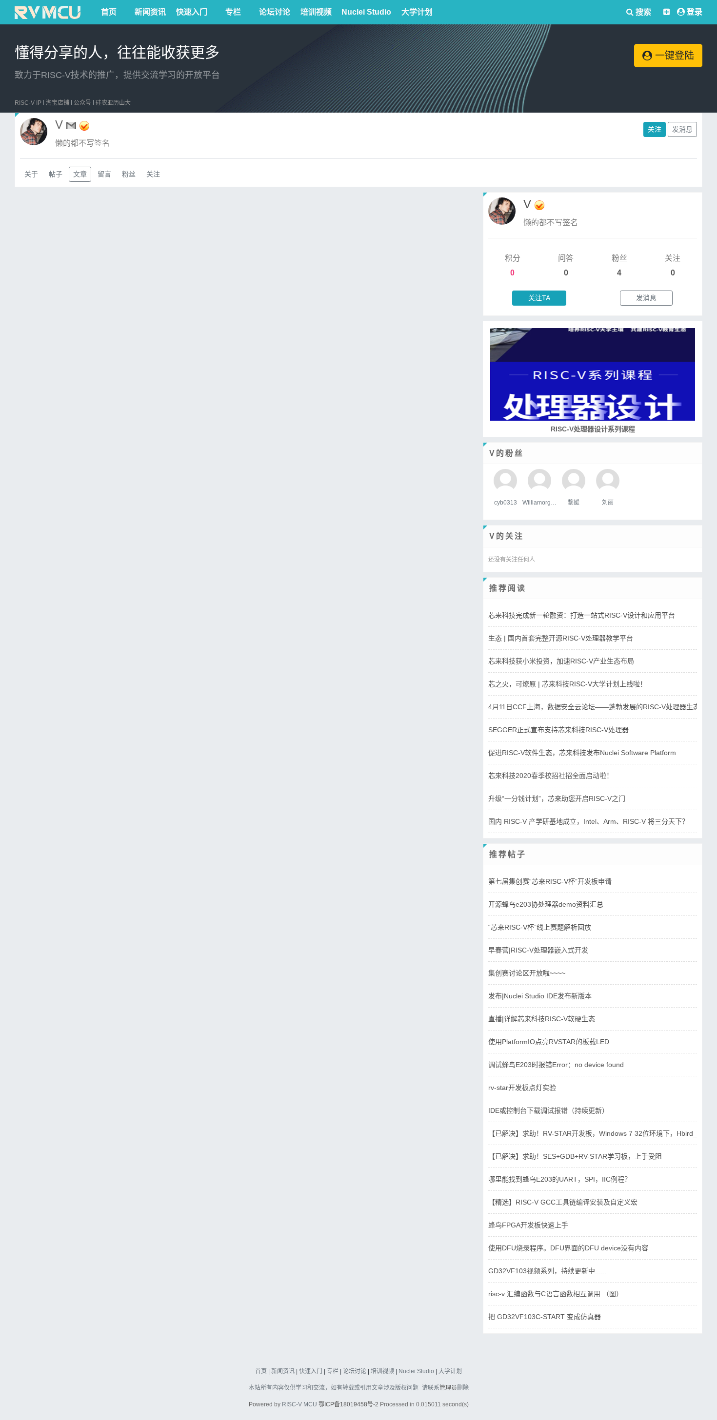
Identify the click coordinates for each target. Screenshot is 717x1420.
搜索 (642, 12)
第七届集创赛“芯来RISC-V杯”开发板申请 (550, 881)
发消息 (682, 129)
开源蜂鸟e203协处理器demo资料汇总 (545, 904)
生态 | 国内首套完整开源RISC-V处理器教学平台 (560, 638)
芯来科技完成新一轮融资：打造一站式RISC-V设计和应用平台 (581, 615)
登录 (694, 12)
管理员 (448, 1387)
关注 (654, 129)
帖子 (55, 174)
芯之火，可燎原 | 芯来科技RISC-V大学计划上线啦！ (567, 684)
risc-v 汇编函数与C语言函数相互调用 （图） (555, 1294)
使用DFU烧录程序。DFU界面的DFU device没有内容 (568, 1248)
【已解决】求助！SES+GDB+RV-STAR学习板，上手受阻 (575, 1156)
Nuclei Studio (366, 12)
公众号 (82, 102)
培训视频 (316, 12)
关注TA (539, 298)
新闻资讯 (150, 12)
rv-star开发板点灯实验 (522, 1087)
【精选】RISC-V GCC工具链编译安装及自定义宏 (562, 1202)
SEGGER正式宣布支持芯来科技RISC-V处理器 (558, 730)
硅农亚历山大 (113, 102)
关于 (31, 174)
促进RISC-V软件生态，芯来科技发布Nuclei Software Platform (582, 753)
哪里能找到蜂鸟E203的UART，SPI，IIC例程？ (559, 1179)
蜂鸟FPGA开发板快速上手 (528, 1225)
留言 (104, 174)
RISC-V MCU (299, 1404)
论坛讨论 (274, 12)
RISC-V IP (28, 102)
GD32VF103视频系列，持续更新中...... (547, 1271)
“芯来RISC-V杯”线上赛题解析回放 (539, 927)
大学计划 (417, 12)
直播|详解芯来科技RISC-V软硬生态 (541, 1019)
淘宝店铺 (57, 102)
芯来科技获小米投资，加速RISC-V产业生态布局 (561, 661)
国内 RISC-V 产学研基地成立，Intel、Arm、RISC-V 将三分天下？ (588, 821)
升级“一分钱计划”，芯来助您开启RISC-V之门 (556, 798)
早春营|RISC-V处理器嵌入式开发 (538, 950)
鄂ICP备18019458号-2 (348, 1404)
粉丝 (129, 174)
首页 (109, 12)
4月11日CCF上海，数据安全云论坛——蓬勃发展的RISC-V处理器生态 (594, 707)
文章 (80, 174)
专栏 (233, 12)
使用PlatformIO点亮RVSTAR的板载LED (548, 1042)
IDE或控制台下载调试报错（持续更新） (548, 1110)
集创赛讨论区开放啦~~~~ (526, 973)
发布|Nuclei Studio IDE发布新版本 (540, 996)
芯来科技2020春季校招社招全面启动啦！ (550, 775)
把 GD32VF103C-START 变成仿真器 (544, 1317)
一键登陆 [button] (673, 55)
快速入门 (191, 12)
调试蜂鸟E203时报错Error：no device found (556, 1065)
